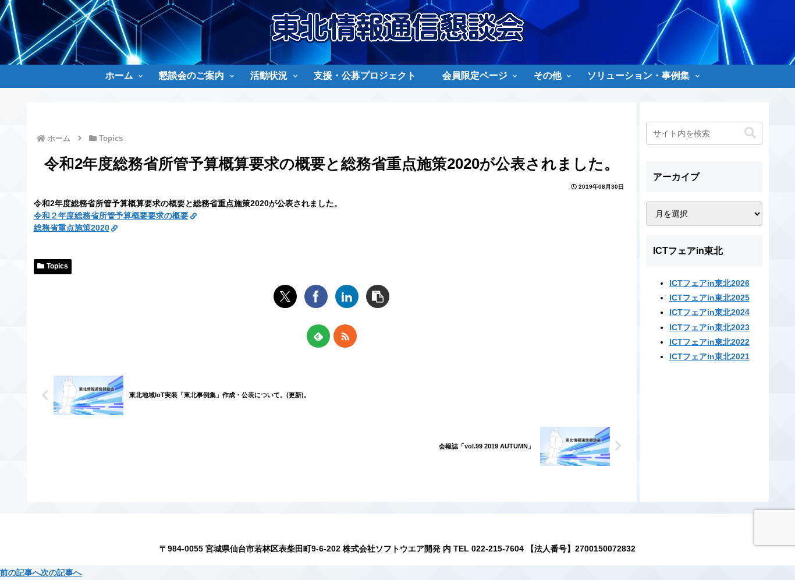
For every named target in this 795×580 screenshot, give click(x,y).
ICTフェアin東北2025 (709, 297)
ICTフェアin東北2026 (709, 283)
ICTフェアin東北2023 (709, 326)
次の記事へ (61, 572)
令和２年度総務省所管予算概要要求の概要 (111, 215)
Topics (57, 266)
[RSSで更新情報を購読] (345, 336)
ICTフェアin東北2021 (709, 356)
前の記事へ (20, 572)
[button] (377, 296)
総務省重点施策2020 (71, 227)
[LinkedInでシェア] (347, 296)
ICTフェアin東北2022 (709, 341)
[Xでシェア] (285, 296)
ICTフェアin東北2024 (709, 312)
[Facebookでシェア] (316, 296)
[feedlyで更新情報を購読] (318, 336)
